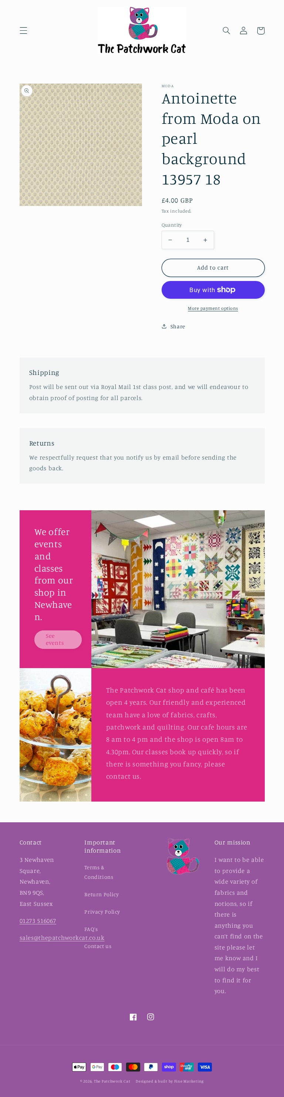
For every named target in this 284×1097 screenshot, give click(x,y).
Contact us (97, 946)
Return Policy (101, 894)
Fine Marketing (189, 1081)
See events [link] (55, 639)
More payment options (213, 308)
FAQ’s (91, 929)
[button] (23, 30)
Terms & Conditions (98, 872)
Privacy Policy (102, 911)
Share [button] (177, 326)
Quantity (172, 225)
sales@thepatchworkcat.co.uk (62, 937)
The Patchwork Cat (112, 1081)
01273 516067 (38, 920)
